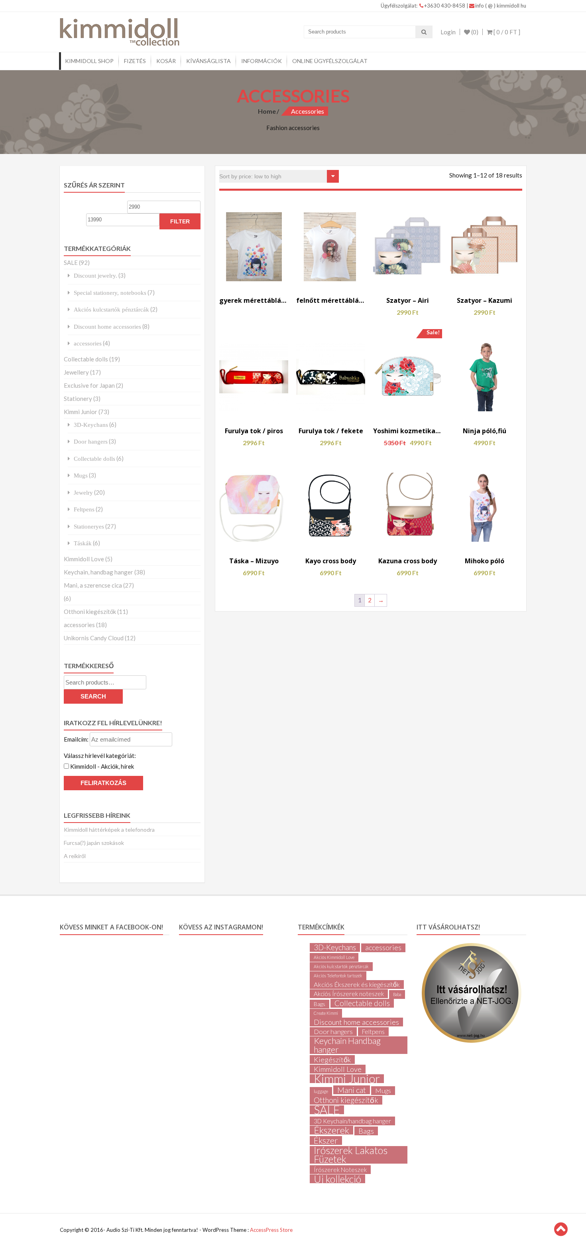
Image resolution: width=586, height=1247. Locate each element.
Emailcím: (77, 739)
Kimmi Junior (80, 411)
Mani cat (351, 1089)
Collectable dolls (86, 359)
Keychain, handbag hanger (98, 572)
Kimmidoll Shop (89, 60)
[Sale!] (407, 376)
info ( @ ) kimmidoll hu (500, 5)
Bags (319, 1004)
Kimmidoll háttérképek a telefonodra (109, 829)
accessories (88, 343)
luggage (321, 1091)
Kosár (166, 60)
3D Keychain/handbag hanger (352, 1121)
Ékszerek (331, 1130)
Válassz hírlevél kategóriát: (100, 755)
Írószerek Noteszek (340, 1169)
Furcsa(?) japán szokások (94, 842)
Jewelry (83, 492)
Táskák (83, 543)
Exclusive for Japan (89, 385)
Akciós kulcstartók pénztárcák (111, 309)
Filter (180, 221)
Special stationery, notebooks (110, 293)
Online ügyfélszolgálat (330, 60)
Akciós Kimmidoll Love (334, 957)
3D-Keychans (91, 425)
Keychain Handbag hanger (347, 1045)
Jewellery (76, 372)
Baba (397, 994)
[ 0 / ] (506, 32)
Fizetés (135, 60)
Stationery (78, 398)
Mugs (81, 475)
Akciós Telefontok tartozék (338, 975)
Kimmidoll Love (84, 558)
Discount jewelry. (95, 275)
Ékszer (326, 1140)
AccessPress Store (271, 1230)
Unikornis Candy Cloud (94, 637)
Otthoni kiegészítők (90, 611)
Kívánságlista (208, 60)
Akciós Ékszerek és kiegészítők (357, 984)
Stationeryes (89, 526)
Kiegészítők (332, 1059)
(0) (474, 32)
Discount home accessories (107, 327)
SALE (71, 262)
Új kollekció (337, 1178)
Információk (261, 60)
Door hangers (91, 441)
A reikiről (75, 855)
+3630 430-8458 (445, 5)
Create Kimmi (326, 1013)
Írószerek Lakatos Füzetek (350, 1155)
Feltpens (84, 509)
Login (448, 32)
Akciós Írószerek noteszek (349, 993)
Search (93, 696)
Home (267, 111)
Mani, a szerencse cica (93, 585)
